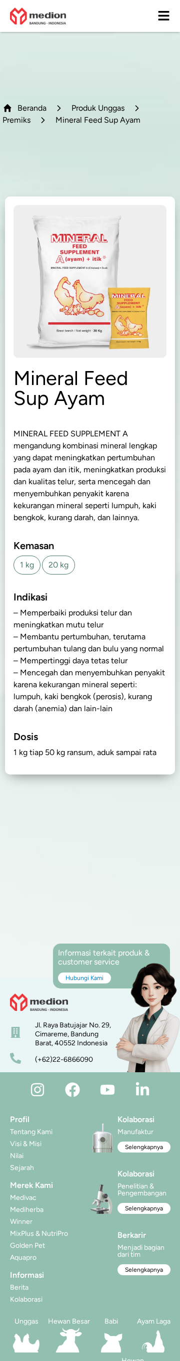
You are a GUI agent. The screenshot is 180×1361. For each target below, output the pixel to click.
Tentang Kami (31, 1132)
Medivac (23, 1197)
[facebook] (72, 1089)
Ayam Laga (153, 1321)
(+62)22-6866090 (64, 1059)
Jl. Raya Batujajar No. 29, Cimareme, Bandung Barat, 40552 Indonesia (73, 1034)
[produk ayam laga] (153, 1340)
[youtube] (107, 1089)
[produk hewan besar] (69, 1340)
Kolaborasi (26, 1299)
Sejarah (22, 1168)
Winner (21, 1221)
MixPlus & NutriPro (39, 1233)
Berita (19, 1287)
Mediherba (27, 1209)
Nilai (17, 1156)
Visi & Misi (26, 1144)
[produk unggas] (26, 1340)
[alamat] (15, 1032)
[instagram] (37, 1089)
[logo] (38, 15)
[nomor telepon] (15, 1058)
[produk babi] (111, 1340)
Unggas (26, 1321)
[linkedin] (142, 1089)
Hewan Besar (69, 1321)
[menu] (164, 15)
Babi (111, 1321)
